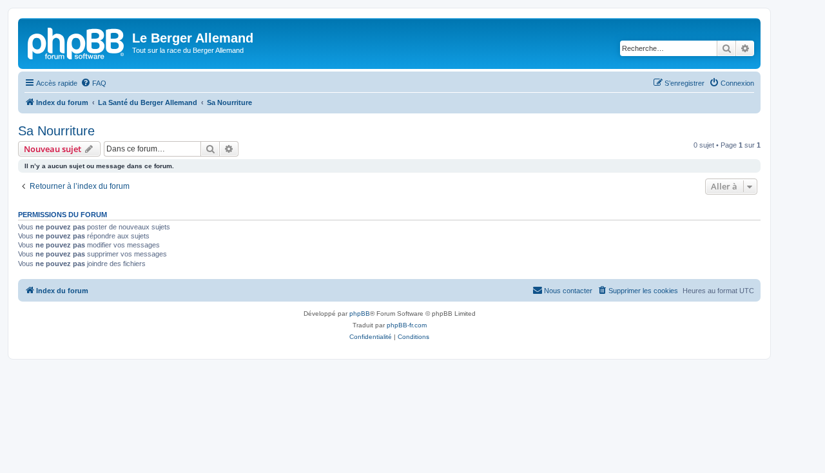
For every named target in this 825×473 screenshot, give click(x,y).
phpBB (359, 313)
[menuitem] (93, 83)
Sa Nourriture (56, 131)
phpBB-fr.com (407, 325)
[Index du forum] (76, 42)
